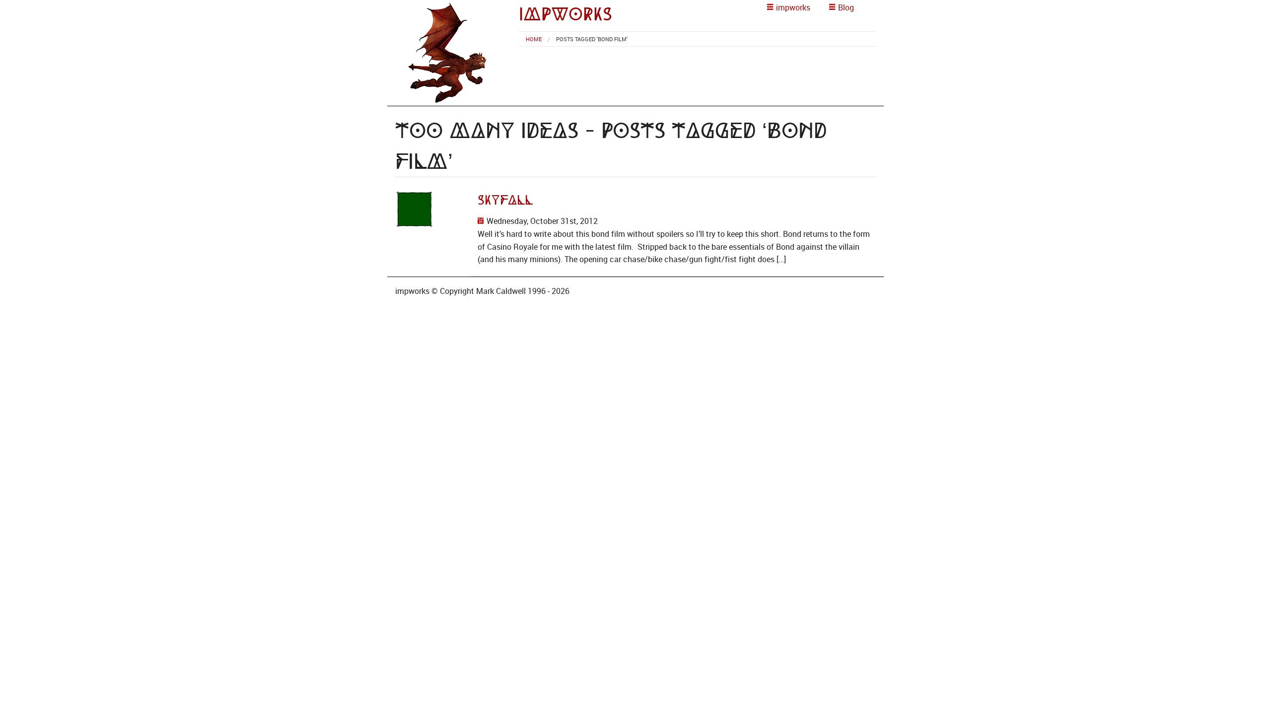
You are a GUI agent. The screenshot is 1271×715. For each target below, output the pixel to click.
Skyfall (505, 200)
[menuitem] (534, 39)
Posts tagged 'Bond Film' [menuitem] (592, 39)
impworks (565, 14)
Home (534, 39)
